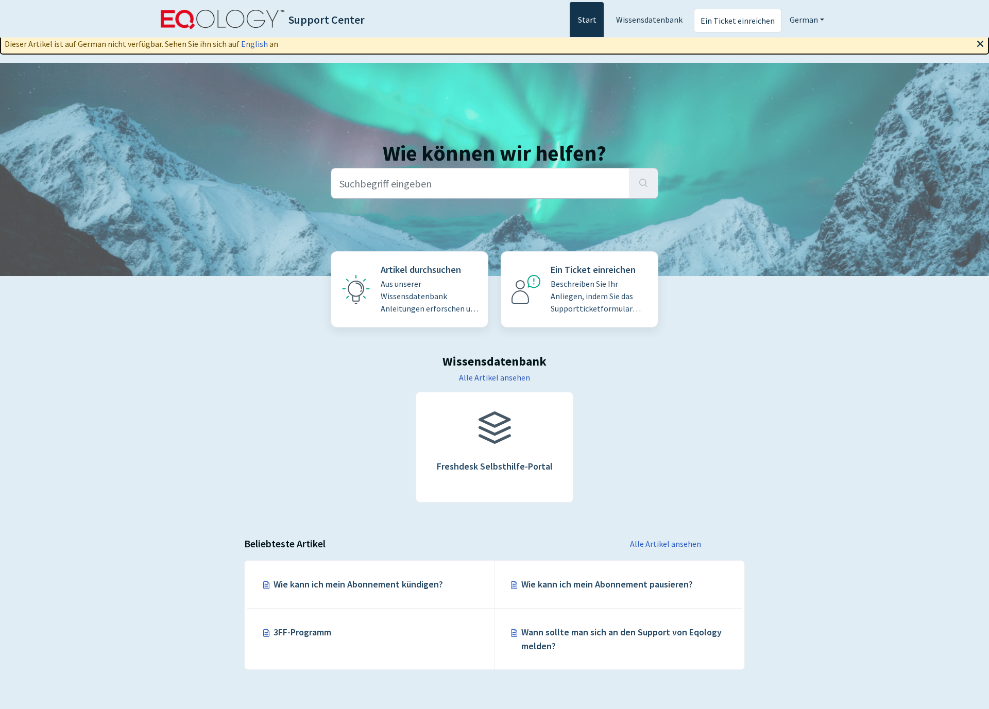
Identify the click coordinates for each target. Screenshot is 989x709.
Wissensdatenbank (649, 19)
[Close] (980, 42)
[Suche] (643, 183)
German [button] (804, 19)
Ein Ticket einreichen (738, 20)
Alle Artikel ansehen (494, 377)
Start (587, 19)
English (254, 44)
